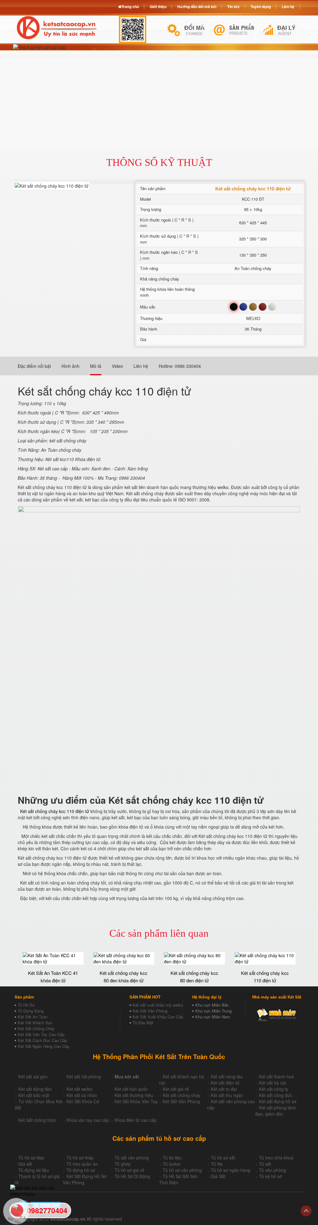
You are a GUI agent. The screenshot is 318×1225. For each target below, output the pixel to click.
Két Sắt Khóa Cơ (82, 1101)
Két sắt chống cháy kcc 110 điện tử (54, 811)
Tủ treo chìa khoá (276, 1157)
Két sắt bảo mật (33, 1095)
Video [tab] (117, 366)
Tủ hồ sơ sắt (223, 1157)
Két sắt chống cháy (181, 1095)
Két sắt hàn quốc (131, 1089)
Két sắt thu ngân (227, 1095)
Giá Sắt (218, 1176)
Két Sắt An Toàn (33, 1017)
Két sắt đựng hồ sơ (277, 1101)
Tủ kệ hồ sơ (270, 1176)
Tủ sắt (265, 1164)
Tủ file (217, 1164)
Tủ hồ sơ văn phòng (182, 1170)
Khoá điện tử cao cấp (136, 1120)
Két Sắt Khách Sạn (35, 1023)
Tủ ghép (123, 1164)
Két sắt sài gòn (33, 1076)
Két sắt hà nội (272, 1083)
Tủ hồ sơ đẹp (31, 1157)
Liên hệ (288, 6)
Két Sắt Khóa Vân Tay (136, 1101)
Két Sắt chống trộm (37, 1120)
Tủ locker (172, 1164)
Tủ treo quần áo (82, 1164)
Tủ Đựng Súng (30, 1011)
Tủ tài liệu (172, 1157)
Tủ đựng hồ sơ (80, 1170)
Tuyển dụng (261, 6)
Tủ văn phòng (272, 1170)
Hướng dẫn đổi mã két (196, 6)
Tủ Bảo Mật (143, 1023)
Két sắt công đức (275, 1095)
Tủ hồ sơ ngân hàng (230, 1170)
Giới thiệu (158, 6)
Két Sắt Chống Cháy (36, 1028)
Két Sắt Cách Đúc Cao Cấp (42, 1040)
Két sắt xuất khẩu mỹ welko (158, 1005)
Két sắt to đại (224, 1089)
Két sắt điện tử (225, 1083)
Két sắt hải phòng (83, 1076)
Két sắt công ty (273, 1089)
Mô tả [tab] (95, 366)
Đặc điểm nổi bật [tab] (34, 366)
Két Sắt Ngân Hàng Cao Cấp (43, 1046)
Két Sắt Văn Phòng (150, 1011)
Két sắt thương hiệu (134, 1095)
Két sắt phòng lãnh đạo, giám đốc (275, 1110)
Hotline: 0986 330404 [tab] (180, 366)
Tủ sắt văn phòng (132, 1157)
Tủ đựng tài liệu (33, 1170)
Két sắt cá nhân (81, 1095)
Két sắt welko (79, 1089)
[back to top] (306, 1210)
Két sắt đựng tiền (35, 1089)
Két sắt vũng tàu (227, 1076)
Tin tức (233, 6)
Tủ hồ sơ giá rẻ (129, 1170)
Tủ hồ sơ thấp (79, 1157)
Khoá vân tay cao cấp (87, 1120)
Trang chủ (130, 6)
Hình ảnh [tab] (70, 366)
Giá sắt (25, 1164)
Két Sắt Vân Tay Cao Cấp (41, 1034)
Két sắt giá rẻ (176, 1089)
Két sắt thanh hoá (276, 1076)
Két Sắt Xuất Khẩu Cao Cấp (158, 1017)
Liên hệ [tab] (141, 366)
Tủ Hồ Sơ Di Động (132, 1176)
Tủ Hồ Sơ (26, 1005)
